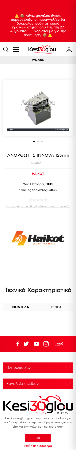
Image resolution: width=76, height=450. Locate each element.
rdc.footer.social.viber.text (58, 343)
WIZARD (38, 60)
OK (38, 438)
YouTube (26, 343)
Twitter (36, 343)
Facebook (15, 343)
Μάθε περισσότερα (38, 446)
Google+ (46, 343)
